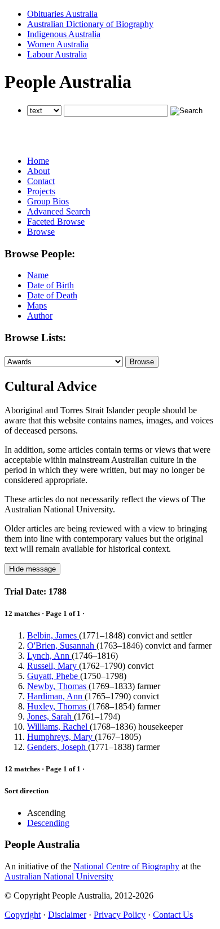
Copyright (23, 914)
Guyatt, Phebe (53, 676)
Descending (48, 823)
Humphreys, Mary (61, 737)
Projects (41, 191)
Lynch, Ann (49, 655)
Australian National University (59, 876)
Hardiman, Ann (56, 696)
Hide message (32, 569)
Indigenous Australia (63, 34)
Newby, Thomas (58, 686)
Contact (41, 181)
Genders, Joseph (57, 747)
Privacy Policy (120, 914)
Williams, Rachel (58, 726)
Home (38, 161)
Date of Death (52, 295)
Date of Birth (50, 285)
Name (38, 275)
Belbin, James (53, 635)
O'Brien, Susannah (61, 645)
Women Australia (58, 44)
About (38, 171)
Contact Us (173, 914)
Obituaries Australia (62, 14)
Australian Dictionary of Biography (90, 24)
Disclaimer (67, 914)
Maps (37, 305)
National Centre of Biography (126, 866)
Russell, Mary (53, 666)
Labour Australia (57, 54)
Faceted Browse (56, 221)
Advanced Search (58, 211)
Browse (41, 231)
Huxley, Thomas (58, 706)
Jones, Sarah (50, 716)
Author (39, 315)
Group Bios (48, 201)
